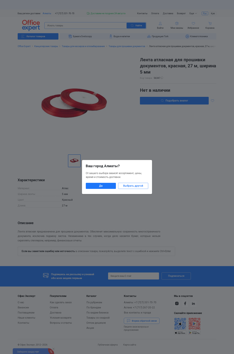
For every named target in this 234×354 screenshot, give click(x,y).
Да (101, 185)
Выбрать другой (133, 185)
